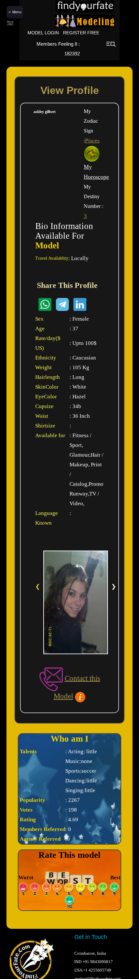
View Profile (69, 90)
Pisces (92, 140)
